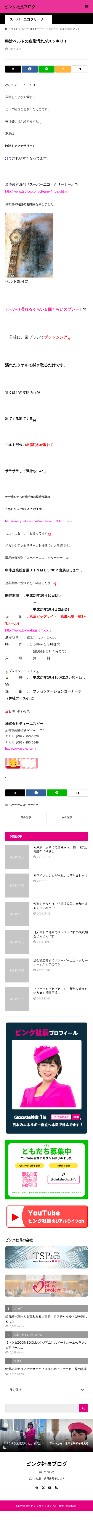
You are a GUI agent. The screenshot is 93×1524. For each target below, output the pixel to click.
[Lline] (46, 69)
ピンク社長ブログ (19, 6)
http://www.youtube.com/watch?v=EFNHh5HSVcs (38, 521)
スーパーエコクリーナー (29, 19)
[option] (23, 1435)
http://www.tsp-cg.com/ (20, 748)
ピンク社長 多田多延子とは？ (46, 1478)
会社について (46, 1472)
